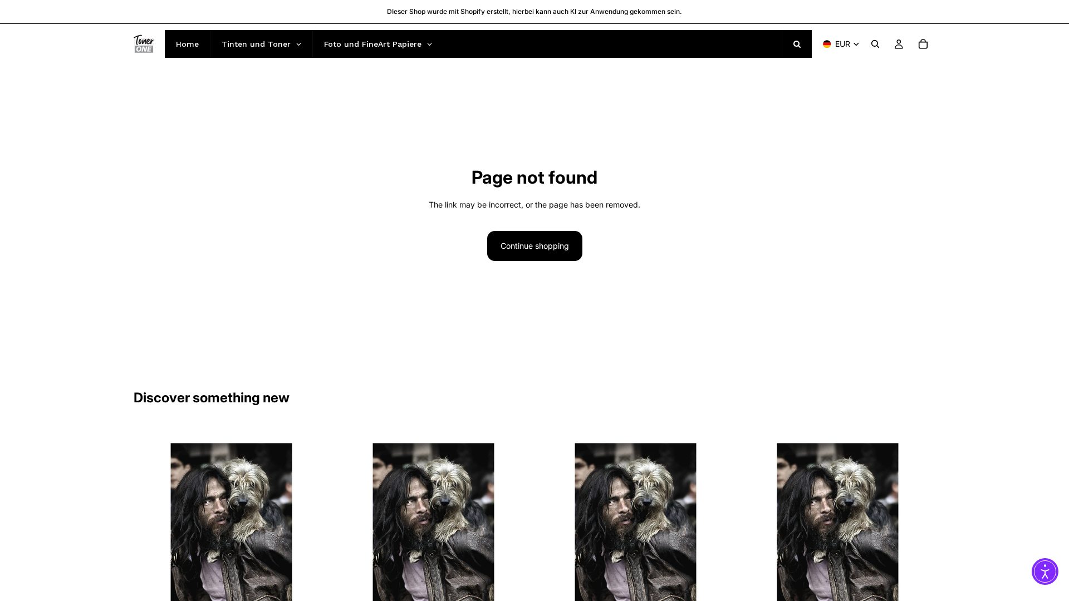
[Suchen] (875, 44)
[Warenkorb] (923, 44)
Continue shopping (535, 245)
